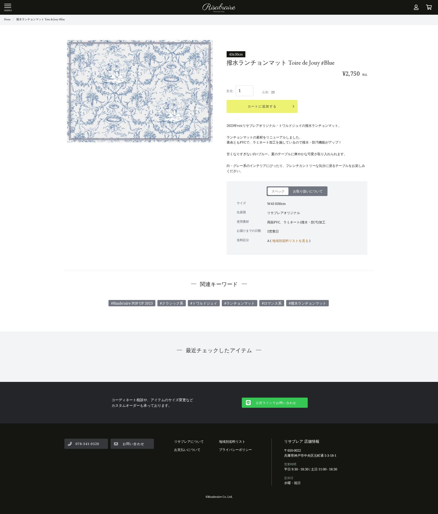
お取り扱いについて (308, 191)
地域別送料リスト (232, 441)
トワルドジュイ (204, 303)
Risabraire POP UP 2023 (133, 303)
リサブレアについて (189, 441)
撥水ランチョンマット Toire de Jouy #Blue (40, 19)
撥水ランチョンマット (308, 303)
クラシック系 (172, 303)
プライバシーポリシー (235, 449)
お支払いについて (187, 449)
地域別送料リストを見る (290, 240)
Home (7, 19)
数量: (230, 91)
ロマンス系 (273, 303)
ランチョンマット (240, 303)
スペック (278, 191)
